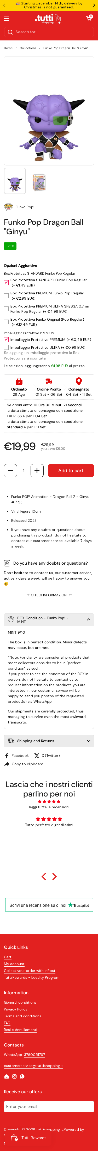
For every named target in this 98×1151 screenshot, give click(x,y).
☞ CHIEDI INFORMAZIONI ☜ (49, 595)
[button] (10, 470)
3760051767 (34, 1054)
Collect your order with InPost (29, 970)
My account (14, 963)
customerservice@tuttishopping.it (33, 1065)
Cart (7, 957)
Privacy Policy (15, 1009)
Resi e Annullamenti (20, 1029)
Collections (28, 48)
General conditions (20, 1002)
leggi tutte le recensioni (49, 807)
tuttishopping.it (49, 1129)
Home (8, 48)
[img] (48, 801)
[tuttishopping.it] (47, 18)
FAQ (7, 1022)
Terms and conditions (22, 1016)
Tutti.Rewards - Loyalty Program (32, 977)
